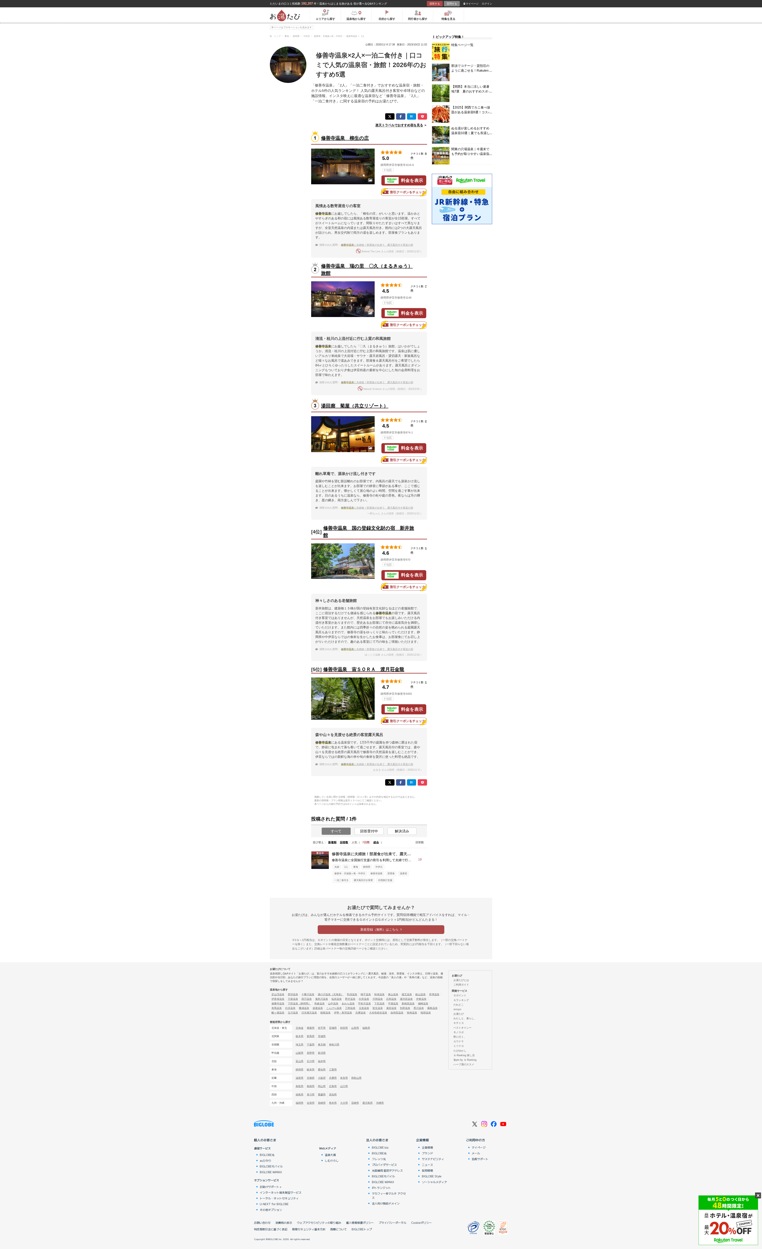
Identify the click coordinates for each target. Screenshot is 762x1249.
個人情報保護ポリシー (360, 1223)
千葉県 (311, 1044)
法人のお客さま (377, 1140)
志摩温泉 (360, 1012)
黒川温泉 (419, 1008)
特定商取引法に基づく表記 (270, 1229)
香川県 (311, 1094)
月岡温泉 (377, 998)
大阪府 (322, 1077)
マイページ (472, 3)
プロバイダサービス (384, 1165)
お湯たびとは (461, 980)
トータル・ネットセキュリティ (279, 1198)
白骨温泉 (364, 998)
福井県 (322, 1061)
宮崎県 (355, 1102)
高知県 (333, 1094)
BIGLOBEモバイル (271, 1166)
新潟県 (322, 1052)
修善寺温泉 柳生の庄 (345, 138)
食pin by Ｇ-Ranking (464, 1059)
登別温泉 (293, 994)
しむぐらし (332, 1161)
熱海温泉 (412, 1012)
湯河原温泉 (406, 998)
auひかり (265, 1161)
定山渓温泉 (277, 994)
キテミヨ (458, 1022)
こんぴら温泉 (334, 1008)
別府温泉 (405, 1008)
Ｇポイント (459, 995)
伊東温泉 (421, 998)
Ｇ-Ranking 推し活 (464, 1055)
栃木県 (299, 1036)
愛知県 (322, 1069)
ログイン (487, 3)
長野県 (311, 1052)
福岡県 (299, 1102)
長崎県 (322, 1102)
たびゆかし (459, 1050)
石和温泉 (391, 998)
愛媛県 (322, 1094)
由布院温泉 (397, 1012)
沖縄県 (380, 1102)
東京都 (322, 1044)
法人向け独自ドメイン (386, 1203)
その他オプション (271, 1210)
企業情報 (422, 1140)
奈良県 (344, 1077)
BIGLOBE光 (267, 1155)
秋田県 (344, 1027)
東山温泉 (393, 994)
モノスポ (458, 1032)
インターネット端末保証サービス (280, 1192)
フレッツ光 (379, 1159)
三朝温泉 (350, 1008)
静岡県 (366, 867)
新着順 (332, 842)
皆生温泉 (377, 1008)
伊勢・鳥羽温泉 (343, 1012)
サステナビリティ (433, 1159)
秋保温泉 (379, 994)
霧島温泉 (432, 1008)
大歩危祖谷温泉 (378, 1012)
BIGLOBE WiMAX (271, 1172)
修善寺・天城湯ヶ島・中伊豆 (349, 873)
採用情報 (427, 1170)
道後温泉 (318, 1008)
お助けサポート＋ (271, 1187)
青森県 (311, 1027)
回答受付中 (369, 831)
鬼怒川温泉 (321, 998)
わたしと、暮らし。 (465, 1018)
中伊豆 (379, 867)
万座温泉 (293, 998)
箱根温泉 (325, 1012)
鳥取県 (299, 1086)
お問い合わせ (262, 1223)
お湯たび (458, 1013)
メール (476, 1153)
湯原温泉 (391, 1008)
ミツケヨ (458, 1045)
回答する (435, 3)
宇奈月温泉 (364, 1003)
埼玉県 (299, 1044)
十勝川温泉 (307, 994)
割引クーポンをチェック (407, 192)
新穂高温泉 (408, 1003)
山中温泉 (333, 1003)
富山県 (299, 1061)
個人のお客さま (265, 1140)
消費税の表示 (283, 1223)
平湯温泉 (393, 1003)
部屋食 (391, 873)
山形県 (355, 1027)
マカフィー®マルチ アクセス (389, 1195)
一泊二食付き (341, 880)
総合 (376, 842)
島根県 (311, 1086)
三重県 (333, 1069)
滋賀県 (299, 1077)
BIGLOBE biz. (380, 1147)
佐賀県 (311, 1102)
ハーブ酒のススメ (463, 1064)
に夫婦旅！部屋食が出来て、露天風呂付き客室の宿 (377, 244)
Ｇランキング (461, 1000)
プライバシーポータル (392, 1223)
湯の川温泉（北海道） (330, 994)
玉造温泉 (364, 1008)
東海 (355, 867)
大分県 (344, 1102)
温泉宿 (403, 873)
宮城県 (333, 1027)
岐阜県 (311, 1069)
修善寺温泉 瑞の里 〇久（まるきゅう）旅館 (367, 269)
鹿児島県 (367, 1102)
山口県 (344, 1086)
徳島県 (299, 1094)
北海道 (299, 1027)
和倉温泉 (319, 1003)
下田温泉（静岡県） (299, 1003)
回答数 (344, 842)
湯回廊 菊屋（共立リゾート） (354, 405)
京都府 (311, 1077)
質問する (452, 3)
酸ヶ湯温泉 (277, 1012)
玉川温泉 (293, 1012)
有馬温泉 (276, 1008)
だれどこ (458, 1004)
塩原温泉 (336, 998)
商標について (338, 1229)
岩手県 (322, 1027)
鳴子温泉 (366, 994)
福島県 (366, 1027)
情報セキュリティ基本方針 (308, 1229)
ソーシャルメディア (434, 1182)
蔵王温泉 (407, 994)
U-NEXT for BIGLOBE (274, 1204)
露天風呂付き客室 (363, 880)
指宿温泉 (425, 1012)
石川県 (311, 1061)
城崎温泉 (423, 1003)
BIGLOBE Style (432, 1176)
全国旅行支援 (385, 880)
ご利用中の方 (475, 1140)
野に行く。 (459, 1036)
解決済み (402, 831)
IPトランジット (381, 1188)
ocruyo (457, 1009)
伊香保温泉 (277, 998)
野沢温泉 (350, 998)
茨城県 (322, 1036)
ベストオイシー (462, 1027)
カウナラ (458, 1041)
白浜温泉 (290, 1008)
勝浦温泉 (304, 1008)
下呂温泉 (379, 1003)
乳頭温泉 (352, 994)
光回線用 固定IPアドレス (387, 1170)
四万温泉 (306, 998)
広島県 (333, 1086)
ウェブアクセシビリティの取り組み (319, 1223)
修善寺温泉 (376, 873)
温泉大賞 (330, 1155)
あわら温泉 (348, 1003)
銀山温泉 (420, 994)
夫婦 (336, 867)
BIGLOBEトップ (362, 1229)
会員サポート (480, 1159)
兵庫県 (333, 1077)
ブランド (427, 1153)
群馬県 (311, 1036)
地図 (389, 170)
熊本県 (333, 1102)
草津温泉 (434, 994)
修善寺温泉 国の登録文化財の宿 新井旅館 (368, 531)
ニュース (427, 1165)
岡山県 (322, 1086)
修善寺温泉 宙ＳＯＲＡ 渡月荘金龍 (363, 669)
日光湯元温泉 (309, 1012)
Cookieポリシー (421, 1223)
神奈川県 (334, 1044)
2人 (346, 867)
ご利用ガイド (461, 984)
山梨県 (299, 1052)
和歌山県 (356, 1077)
